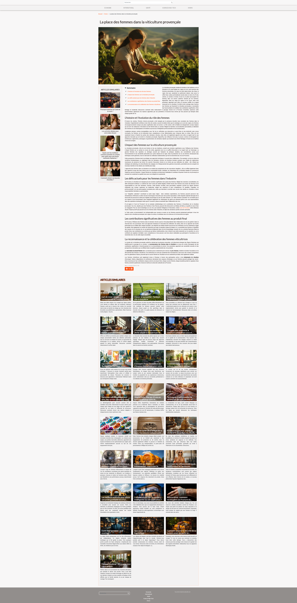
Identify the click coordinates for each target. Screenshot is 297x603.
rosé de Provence (184, 208)
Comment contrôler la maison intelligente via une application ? (148, 498)
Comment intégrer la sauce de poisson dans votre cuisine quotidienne (180, 366)
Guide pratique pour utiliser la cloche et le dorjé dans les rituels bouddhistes (180, 432)
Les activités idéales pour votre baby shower (110, 132)
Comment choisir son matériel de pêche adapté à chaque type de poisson (148, 332)
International (128, 8)
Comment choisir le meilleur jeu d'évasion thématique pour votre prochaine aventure (148, 366)
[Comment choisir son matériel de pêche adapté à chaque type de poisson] (148, 325)
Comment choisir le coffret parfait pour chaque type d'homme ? (113, 332)
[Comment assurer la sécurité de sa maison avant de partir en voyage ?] (181, 525)
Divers (190, 8)
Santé (148, 8)
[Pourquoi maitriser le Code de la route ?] (110, 100)
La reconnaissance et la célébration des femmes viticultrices (143, 104)
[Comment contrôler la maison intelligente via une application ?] (148, 492)
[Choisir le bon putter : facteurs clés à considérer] (148, 292)
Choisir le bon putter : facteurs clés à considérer (147, 298)
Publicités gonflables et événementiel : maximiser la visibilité (146, 466)
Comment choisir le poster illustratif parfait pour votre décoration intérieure (113, 366)
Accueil (100, 14)
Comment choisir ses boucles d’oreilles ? (110, 179)
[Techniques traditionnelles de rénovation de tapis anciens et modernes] (181, 392)
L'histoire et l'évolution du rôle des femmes (139, 91)
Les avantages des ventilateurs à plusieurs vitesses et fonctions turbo (115, 466)
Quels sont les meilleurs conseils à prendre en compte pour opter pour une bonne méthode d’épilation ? (110, 155)
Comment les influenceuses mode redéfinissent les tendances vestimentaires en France (181, 466)
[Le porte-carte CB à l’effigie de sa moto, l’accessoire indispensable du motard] (148, 425)
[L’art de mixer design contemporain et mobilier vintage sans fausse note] (115, 292)
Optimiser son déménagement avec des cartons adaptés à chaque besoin (116, 399)
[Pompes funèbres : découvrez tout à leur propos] (115, 559)
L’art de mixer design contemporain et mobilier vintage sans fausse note (115, 299)
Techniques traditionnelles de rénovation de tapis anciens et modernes (180, 399)
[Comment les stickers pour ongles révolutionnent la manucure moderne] (115, 425)
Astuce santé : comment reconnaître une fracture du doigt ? (179, 499)
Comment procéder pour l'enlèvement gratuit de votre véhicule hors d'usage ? (179, 299)
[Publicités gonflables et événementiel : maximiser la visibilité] (148, 459)
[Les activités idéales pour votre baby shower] (110, 121)
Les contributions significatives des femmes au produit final (143, 101)
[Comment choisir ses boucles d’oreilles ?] (110, 168)
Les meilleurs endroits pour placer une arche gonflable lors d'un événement (115, 499)
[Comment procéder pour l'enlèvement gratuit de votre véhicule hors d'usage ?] (181, 292)
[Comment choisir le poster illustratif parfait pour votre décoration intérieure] (115, 358)
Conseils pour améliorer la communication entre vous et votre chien (179, 332)
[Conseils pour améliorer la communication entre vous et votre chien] (181, 325)
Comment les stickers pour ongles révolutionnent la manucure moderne (115, 432)
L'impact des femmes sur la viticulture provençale (140, 94)
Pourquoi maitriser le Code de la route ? (110, 110)
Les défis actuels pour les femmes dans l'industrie (141, 98)
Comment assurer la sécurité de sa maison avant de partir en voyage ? (181, 532)
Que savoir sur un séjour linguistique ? (144, 531)
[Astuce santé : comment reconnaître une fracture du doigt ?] (181, 492)
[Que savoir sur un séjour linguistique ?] (148, 525)
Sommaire (131, 88)
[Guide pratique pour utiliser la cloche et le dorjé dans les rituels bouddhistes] (181, 425)
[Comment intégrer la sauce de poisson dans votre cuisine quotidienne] (181, 358)
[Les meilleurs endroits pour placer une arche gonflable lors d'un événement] (115, 492)
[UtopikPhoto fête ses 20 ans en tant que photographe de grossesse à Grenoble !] (148, 392)
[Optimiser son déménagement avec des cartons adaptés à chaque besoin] (115, 392)
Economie (107, 8)
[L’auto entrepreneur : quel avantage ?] (115, 525)
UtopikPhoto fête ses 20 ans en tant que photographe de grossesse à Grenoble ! (147, 399)
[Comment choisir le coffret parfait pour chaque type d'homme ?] (115, 325)
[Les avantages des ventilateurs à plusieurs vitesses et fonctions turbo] (115, 459)
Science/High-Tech (169, 8)
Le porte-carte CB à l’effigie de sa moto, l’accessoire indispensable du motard (148, 432)
